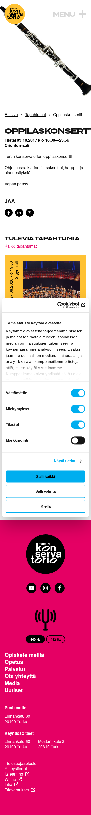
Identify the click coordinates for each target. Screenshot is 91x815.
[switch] (78, 409)
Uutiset (14, 690)
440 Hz (35, 639)
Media (12, 683)
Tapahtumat (35, 114)
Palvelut (15, 669)
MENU (64, 14)
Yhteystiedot (16, 768)
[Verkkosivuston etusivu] (15, 14)
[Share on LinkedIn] (19, 213)
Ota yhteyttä (20, 676)
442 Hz (56, 639)
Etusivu (11, 114)
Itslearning (14, 774)
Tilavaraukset (17, 790)
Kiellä (46, 506)
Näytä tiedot (64, 461)
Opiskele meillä (24, 654)
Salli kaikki (45, 476)
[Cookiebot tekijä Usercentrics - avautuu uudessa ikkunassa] (64, 305)
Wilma (10, 779)
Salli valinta (45, 491)
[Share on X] (30, 213)
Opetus (14, 661)
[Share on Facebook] (9, 213)
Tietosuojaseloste (20, 763)
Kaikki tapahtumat (21, 246)
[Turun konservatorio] (45, 554)
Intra (8, 784)
